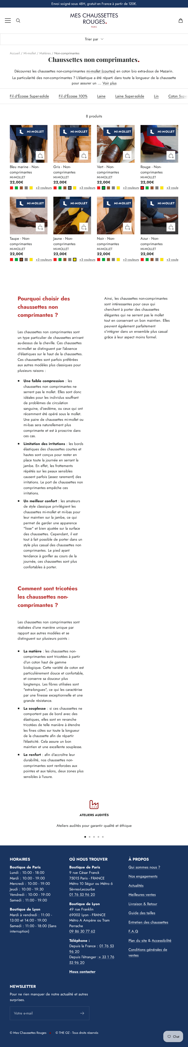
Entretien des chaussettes (148, 922)
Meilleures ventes (142, 894)
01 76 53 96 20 (82, 894)
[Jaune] (31, 188)
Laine (101, 96)
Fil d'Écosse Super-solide (29, 96)
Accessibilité (161, 940)
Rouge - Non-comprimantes (152, 169)
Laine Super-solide (129, 96)
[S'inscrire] (82, 1013)
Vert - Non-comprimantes (108, 169)
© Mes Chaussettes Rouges (28, 1032)
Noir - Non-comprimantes (108, 241)
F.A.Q (133, 931)
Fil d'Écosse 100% (73, 96)
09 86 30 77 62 (82, 931)
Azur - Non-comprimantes (152, 241)
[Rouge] (11, 188)
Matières (45, 53)
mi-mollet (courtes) (100, 71)
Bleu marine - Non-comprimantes (24, 169)
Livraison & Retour (143, 904)
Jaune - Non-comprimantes (64, 241)
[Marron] (21, 188)
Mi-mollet (30, 53)
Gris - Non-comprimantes (64, 169)
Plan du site (138, 940)
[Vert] (16, 188)
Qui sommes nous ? (144, 867)
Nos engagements (143, 876)
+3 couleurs (37, 187)
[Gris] (26, 188)
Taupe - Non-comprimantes (21, 241)
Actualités (136, 885)
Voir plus (110, 83)
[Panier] (180, 20)
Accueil (15, 53)
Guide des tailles (142, 913)
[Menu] (8, 20)
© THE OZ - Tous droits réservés (77, 1032)
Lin (156, 96)
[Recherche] (18, 20)
